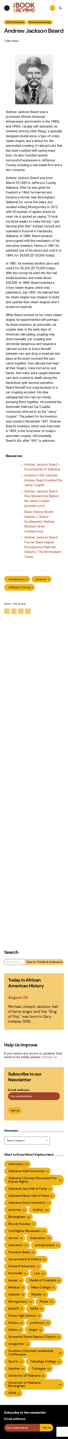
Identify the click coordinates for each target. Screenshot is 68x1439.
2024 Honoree (15, 22)
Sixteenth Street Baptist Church (34, 1337)
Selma (14, 1330)
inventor (42, 579)
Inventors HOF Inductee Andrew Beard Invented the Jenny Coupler (43, 480)
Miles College (43, 1287)
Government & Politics (27, 1259)
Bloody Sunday (21, 1224)
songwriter (18, 1344)
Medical (16, 1287)
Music (46, 1301)
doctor (15, 1238)
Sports (15, 1361)
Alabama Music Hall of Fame (30, 1196)
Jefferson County (20, 587)
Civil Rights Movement (27, 1231)
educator (18, 1245)
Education (40, 1238)
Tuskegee (41, 1368)
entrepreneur (18, 579)
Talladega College (45, 1361)
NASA (36, 1309)
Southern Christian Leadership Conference (35, 1352)
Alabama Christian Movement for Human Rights (35, 1180)
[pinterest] (21, 611)
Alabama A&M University (28, 1171)
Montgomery (20, 1301)
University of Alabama (26, 1376)
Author (41, 1210)
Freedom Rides (21, 1252)
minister (16, 1294)
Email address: (19, 1090)
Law (39, 1273)
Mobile (39, 1294)
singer (35, 1330)
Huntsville (17, 1273)
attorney (16, 1210)
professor (39, 1323)
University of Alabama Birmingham (35, 1384)
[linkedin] (28, 611)
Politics (15, 1323)
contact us (49, 1057)
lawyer (15, 1280)
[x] (7, 611)
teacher (16, 1368)
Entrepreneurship (40, 22)
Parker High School (24, 1316)
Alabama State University (29, 1203)
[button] (60, 8)
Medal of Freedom (44, 1280)
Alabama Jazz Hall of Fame (29, 1189)
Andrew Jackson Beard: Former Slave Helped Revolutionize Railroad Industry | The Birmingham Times (42, 547)
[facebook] (14, 611)
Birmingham (19, 1217)
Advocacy (18, 1164)
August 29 (18, 997)
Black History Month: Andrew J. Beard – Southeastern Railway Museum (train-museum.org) (39, 521)
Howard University (23, 1266)
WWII (14, 1393)
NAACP (15, 1309)
